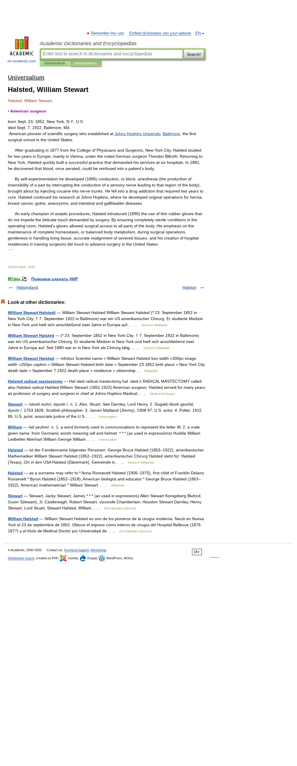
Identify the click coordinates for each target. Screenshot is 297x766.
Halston (189, 287)
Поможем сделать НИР (54, 279)
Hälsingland (27, 287)
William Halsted (23, 518)
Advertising (98, 550)
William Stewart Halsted (31, 335)
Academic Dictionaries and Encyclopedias (88, 43)
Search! (194, 54)
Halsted (15, 450)
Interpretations (85, 63)
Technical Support (76, 550)
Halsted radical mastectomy (35, 381)
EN (198, 33)
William (15, 427)
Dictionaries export (21, 558)
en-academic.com (22, 61)
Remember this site (108, 33)
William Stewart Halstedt (32, 312)
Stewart (15, 404)
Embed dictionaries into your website (160, 33)
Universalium (54, 63)
